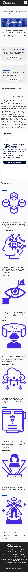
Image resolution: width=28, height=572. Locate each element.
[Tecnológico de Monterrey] (8, 3)
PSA (16, 549)
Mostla (22, 549)
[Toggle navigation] (25, 2)
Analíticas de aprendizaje (14, 551)
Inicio (4, 549)
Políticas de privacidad (12, 562)
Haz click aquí (14, 57)
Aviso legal (4, 562)
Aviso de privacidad (22, 562)
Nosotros (10, 549)
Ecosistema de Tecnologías (9, 554)
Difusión (22, 554)
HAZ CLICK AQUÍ (14, 79)
